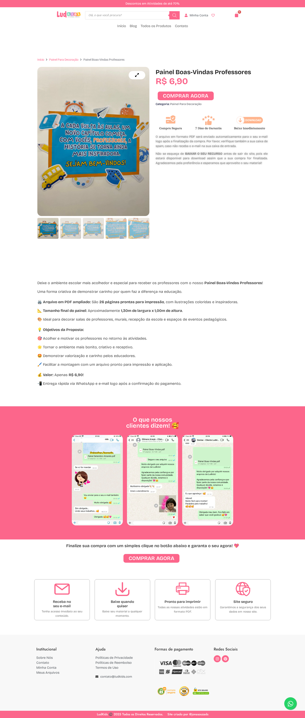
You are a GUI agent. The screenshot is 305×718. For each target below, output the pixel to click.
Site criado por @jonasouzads (187, 714)
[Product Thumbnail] (137, 75)
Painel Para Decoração (63, 59)
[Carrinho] (236, 14)
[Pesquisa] (174, 15)
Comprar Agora (186, 96)
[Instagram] (217, 658)
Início (121, 26)
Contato (181, 26)
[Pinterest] (225, 658)
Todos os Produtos (156, 26)
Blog (133, 26)
